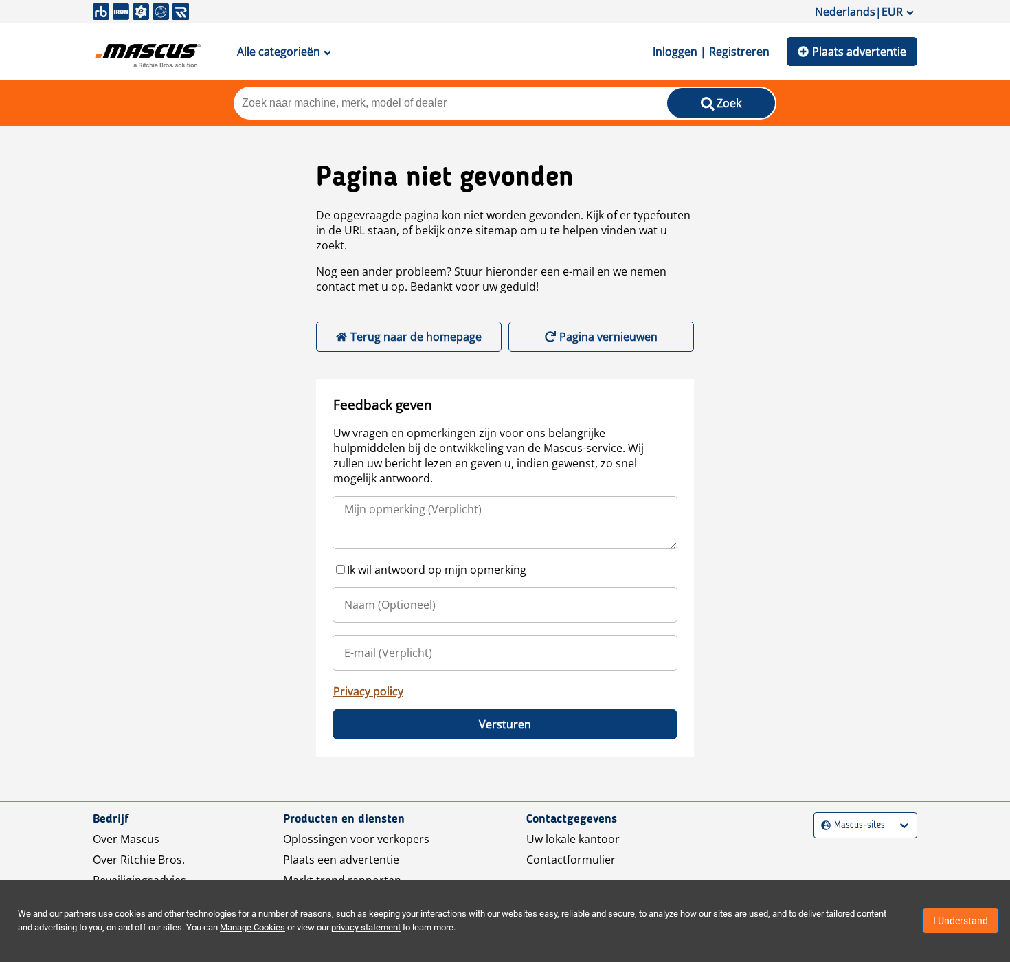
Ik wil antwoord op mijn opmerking (436, 569)
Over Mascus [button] (126, 839)
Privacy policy (368, 691)
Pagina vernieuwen (608, 336)
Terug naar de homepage (416, 336)
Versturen (505, 724)
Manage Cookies (252, 927)
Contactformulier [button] (571, 859)
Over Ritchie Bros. (139, 859)
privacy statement (366, 927)
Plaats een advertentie (341, 859)
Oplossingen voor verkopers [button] (356, 839)
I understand (960, 920)
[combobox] (822, 825)
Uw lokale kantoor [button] (573, 839)
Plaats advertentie (859, 51)
